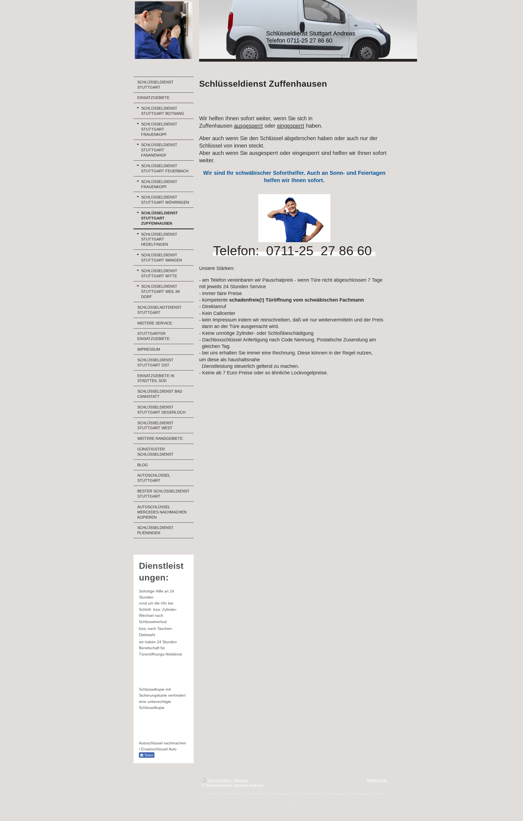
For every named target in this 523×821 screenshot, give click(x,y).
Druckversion (219, 780)
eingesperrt (290, 126)
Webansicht (377, 780)
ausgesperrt (248, 126)
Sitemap (241, 780)
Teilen (148, 755)
